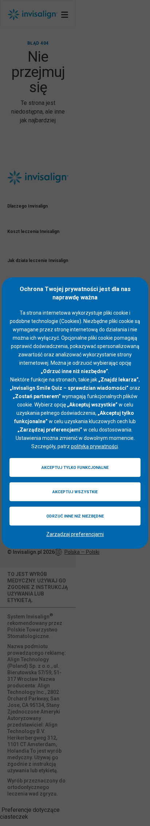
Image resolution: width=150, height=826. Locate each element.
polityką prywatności (94, 446)
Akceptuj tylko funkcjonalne (75, 467)
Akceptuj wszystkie (75, 492)
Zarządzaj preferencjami (75, 534)
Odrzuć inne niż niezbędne (75, 516)
